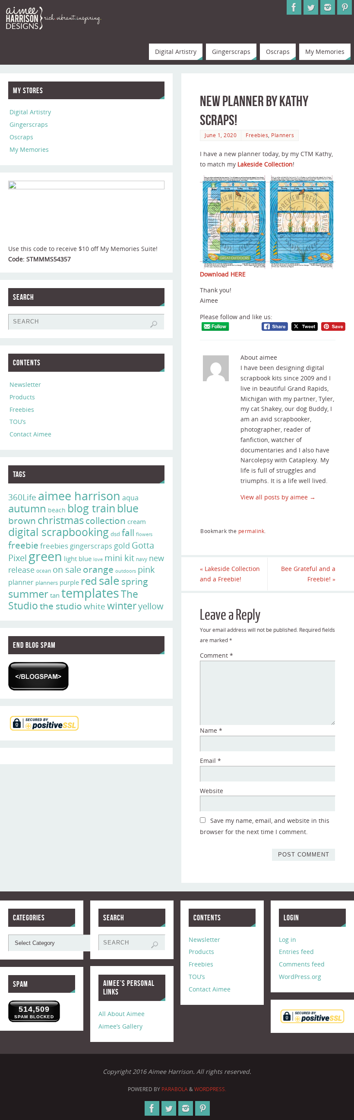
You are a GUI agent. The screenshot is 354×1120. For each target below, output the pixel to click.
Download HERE (223, 274)
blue (128, 508)
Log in (287, 939)
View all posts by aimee (278, 497)
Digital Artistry (30, 112)
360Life (22, 497)
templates (90, 593)
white (94, 606)
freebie (23, 545)
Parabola (174, 1089)
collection (105, 521)
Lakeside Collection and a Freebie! (230, 574)
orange (98, 569)
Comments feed (302, 964)
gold (122, 545)
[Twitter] (310, 7)
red (89, 581)
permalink (251, 530)
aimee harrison (79, 496)
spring (134, 581)
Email (210, 760)
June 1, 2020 (221, 135)
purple (69, 582)
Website (211, 791)
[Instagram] (327, 7)
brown (22, 520)
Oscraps (21, 137)
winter (121, 605)
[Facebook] (294, 7)
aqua (130, 497)
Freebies (257, 135)
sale (109, 580)
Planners (282, 135)
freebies (54, 546)
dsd (115, 534)
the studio (61, 606)
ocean (43, 570)
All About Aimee (121, 1014)
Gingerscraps (28, 124)
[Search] (153, 324)
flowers (144, 534)
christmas (61, 520)
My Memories (29, 149)
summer (28, 594)
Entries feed (296, 951)
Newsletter (25, 384)
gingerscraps (91, 546)
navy (141, 559)
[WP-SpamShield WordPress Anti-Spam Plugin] (38, 676)
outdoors (125, 571)
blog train (91, 508)
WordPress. (210, 1089)
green (45, 556)
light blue (78, 558)
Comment (216, 655)
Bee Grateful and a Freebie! (308, 574)
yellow (151, 606)
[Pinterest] (344, 7)
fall (128, 532)
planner (21, 582)
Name (211, 730)
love (98, 559)
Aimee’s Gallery (120, 1026)
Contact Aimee (30, 434)
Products (22, 397)
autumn (27, 508)
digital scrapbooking (58, 532)
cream (136, 521)
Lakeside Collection (265, 164)
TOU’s (17, 421)
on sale (67, 569)
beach (57, 510)
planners (46, 583)
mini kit (119, 558)
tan (55, 595)
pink (146, 569)
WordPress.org (300, 977)
